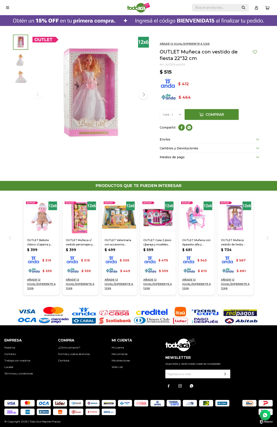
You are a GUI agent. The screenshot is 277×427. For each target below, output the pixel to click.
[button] (243, 7)
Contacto (10, 354)
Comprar (215, 115)
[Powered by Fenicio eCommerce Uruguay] (266, 421)
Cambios (63, 360)
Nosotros (9, 347)
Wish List (117, 367)
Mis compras (119, 354)
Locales (8, 367)
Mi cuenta (118, 347)
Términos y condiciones (18, 373)
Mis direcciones (121, 360)
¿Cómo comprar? (69, 347)
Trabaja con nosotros (17, 360)
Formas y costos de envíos (74, 354)
